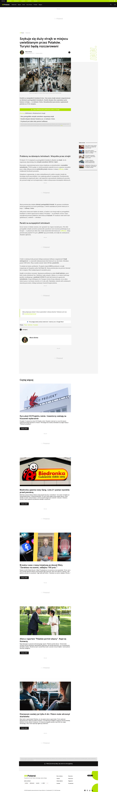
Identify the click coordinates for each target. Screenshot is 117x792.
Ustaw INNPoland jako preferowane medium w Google (46, 109)
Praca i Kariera (29, 4)
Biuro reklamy (60, 776)
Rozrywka (70, 776)
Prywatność (70, 783)
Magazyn (40, 4)
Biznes (23, 4)
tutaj (61, 125)
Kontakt (58, 783)
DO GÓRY (89, 775)
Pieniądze (35, 4)
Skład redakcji (60, 781)
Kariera (58, 778)
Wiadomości (14, 4)
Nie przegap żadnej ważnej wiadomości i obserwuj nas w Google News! (46, 321)
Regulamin (70, 781)
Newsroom (70, 778)
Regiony (19, 4)
